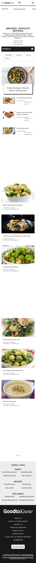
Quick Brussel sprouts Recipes (17, 35)
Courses (28, 55)
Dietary (7, 58)
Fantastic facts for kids (9, 475)
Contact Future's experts (18, 521)
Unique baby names (19, 9)
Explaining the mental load (26, 496)
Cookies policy (18, 534)
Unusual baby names (26, 472)
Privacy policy (18, 530)
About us (18, 518)
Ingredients (8, 55)
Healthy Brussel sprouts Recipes (15, 35)
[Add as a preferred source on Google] (18, 547)
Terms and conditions (18, 527)
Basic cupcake (9, 487)
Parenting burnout (9, 496)
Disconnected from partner (26, 500)
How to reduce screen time (9, 472)
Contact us (18, 524)
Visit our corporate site (27, 555)
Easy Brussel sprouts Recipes (24, 37)
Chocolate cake (26, 484)
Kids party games (26, 475)
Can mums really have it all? (9, 500)
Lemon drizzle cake (9, 484)
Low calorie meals (26, 487)
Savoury (18, 55)
